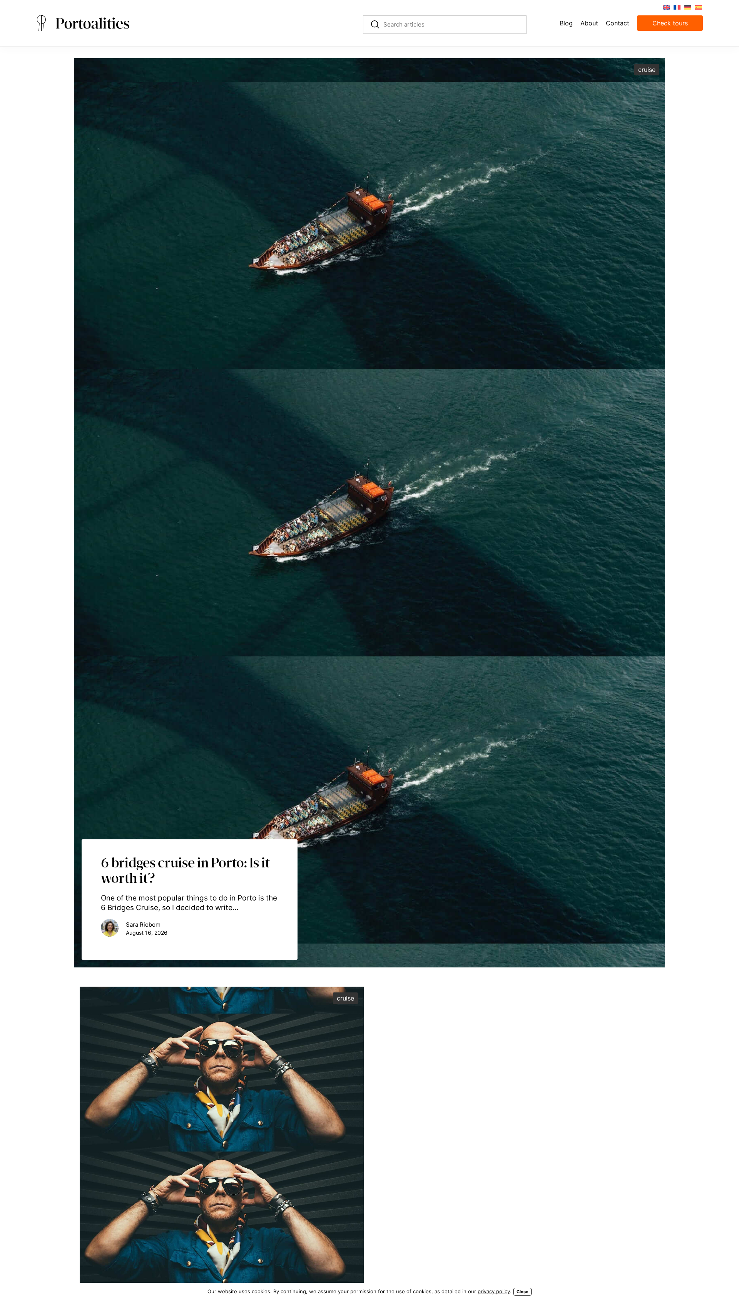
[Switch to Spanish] (698, 7)
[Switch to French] (677, 7)
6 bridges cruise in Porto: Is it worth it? (185, 870)
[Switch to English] (666, 7)
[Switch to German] (687, 7)
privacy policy (494, 1291)
